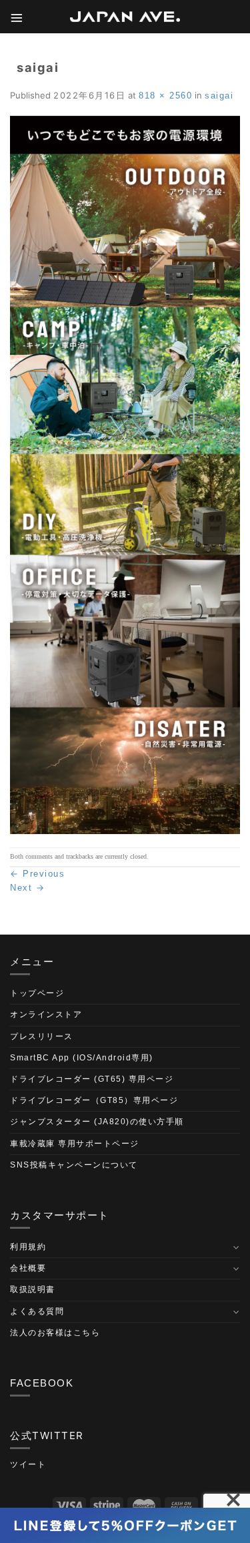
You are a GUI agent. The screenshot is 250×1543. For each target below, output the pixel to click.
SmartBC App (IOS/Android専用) (81, 1057)
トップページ (37, 993)
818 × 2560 (165, 96)
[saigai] (125, 474)
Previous (37, 874)
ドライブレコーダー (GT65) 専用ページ (91, 1079)
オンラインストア (46, 1014)
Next (27, 888)
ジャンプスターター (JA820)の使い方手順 (97, 1121)
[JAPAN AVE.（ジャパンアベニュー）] (125, 17)
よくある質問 (37, 1311)
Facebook (41, 1383)
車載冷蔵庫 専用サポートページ (74, 1143)
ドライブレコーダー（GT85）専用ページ (94, 1100)
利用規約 (28, 1246)
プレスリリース (41, 1036)
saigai (219, 96)
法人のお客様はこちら (55, 1332)
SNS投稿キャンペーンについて (74, 1165)
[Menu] (17, 17)
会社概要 (28, 1268)
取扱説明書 (32, 1289)
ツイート (28, 1464)
